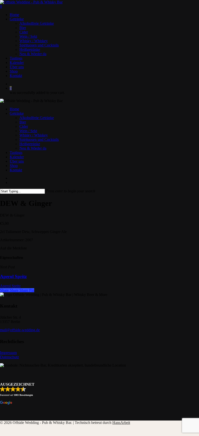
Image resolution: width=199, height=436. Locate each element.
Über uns (17, 161)
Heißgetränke (29, 144)
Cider (23, 126)
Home (14, 109)
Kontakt (16, 170)
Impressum (8, 353)
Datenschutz (9, 357)
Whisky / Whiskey (33, 135)
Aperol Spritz (10, 286)
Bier (22, 122)
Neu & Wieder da (32, 148)
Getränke (17, 113)
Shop (14, 166)
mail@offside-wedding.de (20, 330)
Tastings (16, 152)
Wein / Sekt (28, 131)
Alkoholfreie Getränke (36, 118)
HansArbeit (121, 423)
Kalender (17, 157)
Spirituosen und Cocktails (39, 139)
